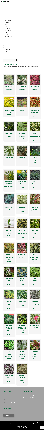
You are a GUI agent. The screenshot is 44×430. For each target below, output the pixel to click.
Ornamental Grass (9, 38)
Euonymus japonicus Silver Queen (34, 232)
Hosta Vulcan (22, 301)
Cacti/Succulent (9, 14)
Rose (6, 44)
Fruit (6, 26)
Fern (6, 24)
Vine (6, 55)
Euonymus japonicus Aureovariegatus (22, 232)
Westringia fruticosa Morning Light (22, 377)
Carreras (32, 397)
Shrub (6, 46)
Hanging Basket (8, 30)
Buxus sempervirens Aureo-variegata (35, 135)
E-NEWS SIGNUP (8, 415)
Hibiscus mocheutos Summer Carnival (35, 256)
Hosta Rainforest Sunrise (9, 303)
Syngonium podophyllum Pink (35, 353)
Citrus (6, 16)
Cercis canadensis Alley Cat (34, 159)
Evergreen (7, 22)
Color (6, 18)
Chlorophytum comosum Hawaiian (9, 183)
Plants (24, 395)
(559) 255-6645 (9, 395)
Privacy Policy (25, 427)
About (24, 397)
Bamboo (7, 12)
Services (24, 400)
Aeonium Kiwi (22, 109)
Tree (6, 51)
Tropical (7, 53)
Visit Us (31, 400)
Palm (6, 40)
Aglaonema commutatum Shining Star (35, 110)
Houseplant (7, 34)
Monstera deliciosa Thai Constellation (22, 327)
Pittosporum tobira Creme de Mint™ (9, 353)
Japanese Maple (9, 36)
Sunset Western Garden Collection (10, 48)
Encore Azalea (8, 20)
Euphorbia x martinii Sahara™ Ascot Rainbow (9, 256)
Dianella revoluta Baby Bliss (9, 207)
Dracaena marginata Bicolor (35, 207)
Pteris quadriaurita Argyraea (22, 353)
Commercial (25, 399)
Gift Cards (32, 399)
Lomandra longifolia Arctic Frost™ (35, 303)
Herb (6, 32)
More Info (9, 92)
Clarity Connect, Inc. (15, 423)
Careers (32, 395)
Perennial (7, 42)
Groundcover (8, 28)
